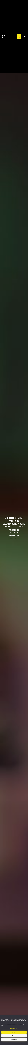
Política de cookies (9, 1042)
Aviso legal (20, 1042)
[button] (26, 1016)
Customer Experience (14, 538)
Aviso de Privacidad (15, 1042)
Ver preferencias (14, 1039)
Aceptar (14, 1032)
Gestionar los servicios (13, 1028)
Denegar (14, 1035)
